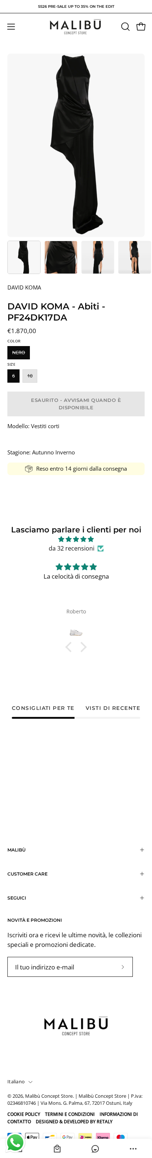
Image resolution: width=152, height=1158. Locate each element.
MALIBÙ (16, 850)
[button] (125, 26)
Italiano (16, 1082)
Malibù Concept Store (49, 1096)
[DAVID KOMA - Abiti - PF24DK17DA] (24, 257)
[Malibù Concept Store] (76, 27)
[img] (76, 539)
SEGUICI (16, 898)
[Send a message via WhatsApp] (15, 1142)
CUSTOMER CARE (27, 874)
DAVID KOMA (24, 287)
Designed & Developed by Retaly (74, 1121)
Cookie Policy (23, 1114)
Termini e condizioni (70, 1114)
